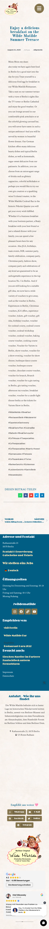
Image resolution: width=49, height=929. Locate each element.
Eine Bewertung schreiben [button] (19, 885)
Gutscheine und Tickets (18, 555)
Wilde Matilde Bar (15, 635)
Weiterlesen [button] (11, 915)
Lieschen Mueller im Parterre (21, 656)
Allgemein (38, 50)
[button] (20, 495)
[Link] (28, 612)
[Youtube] (34, 612)
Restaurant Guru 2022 (18, 646)
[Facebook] (21, 612)
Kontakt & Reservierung (17, 551)
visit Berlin (10, 627)
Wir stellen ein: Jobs (18, 563)
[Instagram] (15, 612)
